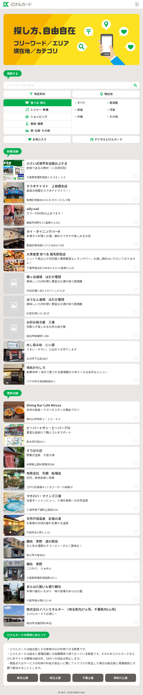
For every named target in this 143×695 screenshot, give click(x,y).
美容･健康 (40, 123)
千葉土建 (87, 678)
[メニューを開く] (136, 4)
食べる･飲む (40, 102)
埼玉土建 (55, 678)
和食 (80, 109)
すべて (81, 102)
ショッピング (40, 116)
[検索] (135, 85)
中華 (80, 116)
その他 (114, 116)
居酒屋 (114, 102)
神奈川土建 (120, 678)
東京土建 (22, 678)
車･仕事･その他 (40, 130)
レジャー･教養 (40, 109)
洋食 (112, 109)
